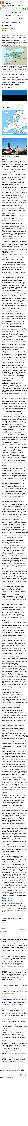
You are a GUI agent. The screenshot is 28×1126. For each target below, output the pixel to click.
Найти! (24, 8)
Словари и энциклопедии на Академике (13, 6)
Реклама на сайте (16, 1070)
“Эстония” (4, 1043)
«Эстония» (4, 1008)
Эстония (4, 944)
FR (25, 1)
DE (20, 1)
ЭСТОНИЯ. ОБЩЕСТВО (8, 898)
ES (23, 1)
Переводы (20, 15)
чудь (7, 922)
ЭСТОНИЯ (4, 971)
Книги (7, 18)
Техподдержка (10, 1070)
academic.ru (6, 2)
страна (3, 922)
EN (17, 1)
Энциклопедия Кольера (14, 12)
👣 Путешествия (3, 1072)
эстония (4, 983)
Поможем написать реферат (15, 918)
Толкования (7, 15)
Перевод (11, 28)
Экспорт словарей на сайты (5, 1075)
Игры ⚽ (20, 18)
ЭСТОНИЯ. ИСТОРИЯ (7, 900)
